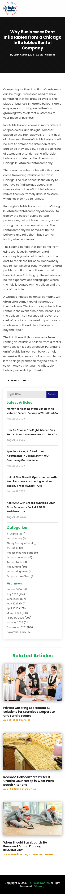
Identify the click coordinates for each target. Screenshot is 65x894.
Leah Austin (21, 54)
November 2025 (16, 632)
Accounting (14, 567)
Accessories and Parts (20, 552)
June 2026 (13, 599)
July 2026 (12, 594)
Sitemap (39, 886)
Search (52, 394)
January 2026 (15, 622)
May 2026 (12, 603)
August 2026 (14, 589)
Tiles (33, 789)
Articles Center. (40, 883)
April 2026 (12, 608)
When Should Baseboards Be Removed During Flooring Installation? (25, 846)
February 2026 (15, 618)
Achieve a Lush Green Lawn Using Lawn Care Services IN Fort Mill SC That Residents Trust (31, 507)
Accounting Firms (17, 571)
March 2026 (14, 613)
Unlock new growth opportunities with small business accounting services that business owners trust (32, 481)
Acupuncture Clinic (18, 576)
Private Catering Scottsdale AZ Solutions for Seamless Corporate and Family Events (29, 712)
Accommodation (17, 557)
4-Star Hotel (14, 534)
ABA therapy (14, 538)
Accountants (15, 562)
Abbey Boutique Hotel (20, 543)
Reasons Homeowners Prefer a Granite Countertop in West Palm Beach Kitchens (28, 781)
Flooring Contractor (30, 854)
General (50, 54)
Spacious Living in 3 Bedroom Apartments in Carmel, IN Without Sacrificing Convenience (28, 456)
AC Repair (12, 548)
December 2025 (16, 627)
